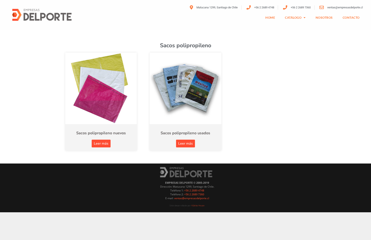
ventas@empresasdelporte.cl (191, 198)
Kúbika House (198, 205)
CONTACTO (351, 17)
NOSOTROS (324, 17)
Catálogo (293, 17)
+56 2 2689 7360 (194, 194)
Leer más (101, 143)
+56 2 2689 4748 (194, 190)
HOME (270, 17)
